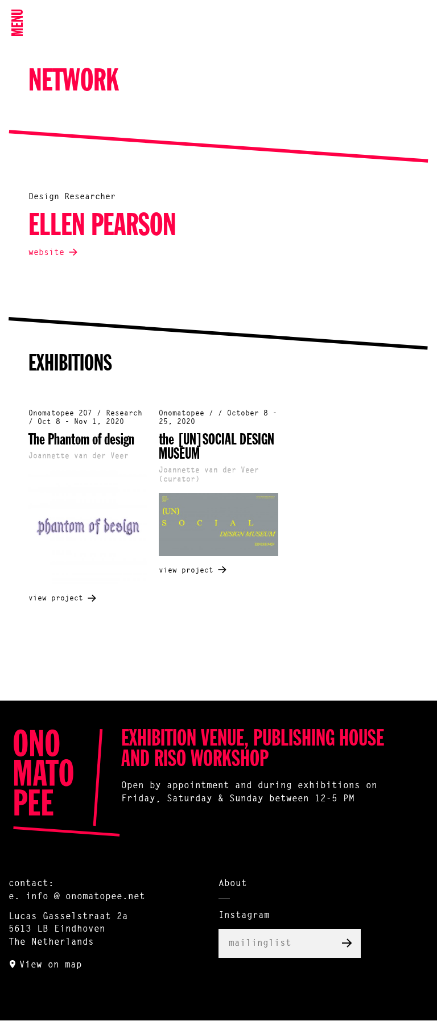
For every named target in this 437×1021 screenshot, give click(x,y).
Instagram (244, 915)
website (46, 253)
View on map (50, 965)
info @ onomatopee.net (85, 896)
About (232, 883)
